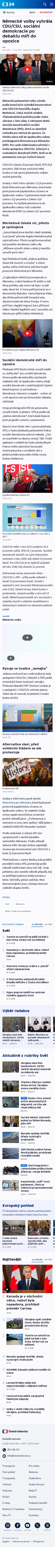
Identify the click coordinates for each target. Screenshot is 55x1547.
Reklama (33, 1472)
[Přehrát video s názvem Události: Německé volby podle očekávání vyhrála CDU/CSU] (27, 69)
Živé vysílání (8, 1472)
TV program (8, 1465)
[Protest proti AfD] (27, 772)
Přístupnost (38, 1541)
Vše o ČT (6, 1515)
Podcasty (7, 1490)
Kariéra (32, 1496)
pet (4, 47)
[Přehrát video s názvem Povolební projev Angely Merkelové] (27, 333)
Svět (7, 904)
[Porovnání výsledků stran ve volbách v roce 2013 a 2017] (27, 517)
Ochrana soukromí (21, 1541)
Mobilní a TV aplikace (13, 1509)
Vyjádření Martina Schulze (14, 495)
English (5, 1541)
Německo (20, 904)
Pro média (34, 1465)
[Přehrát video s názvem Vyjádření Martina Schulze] (27, 478)
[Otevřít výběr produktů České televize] (51, 4)
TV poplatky (8, 1478)
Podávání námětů (38, 1502)
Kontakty (34, 1515)
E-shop (6, 1502)
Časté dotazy (35, 1509)
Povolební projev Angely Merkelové (19, 349)
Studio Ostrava (36, 1484)
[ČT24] (8, 4)
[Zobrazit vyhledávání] (45, 4)
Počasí (5, 1496)
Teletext (6, 1484)
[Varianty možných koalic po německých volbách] (27, 718)
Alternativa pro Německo (16, 802)
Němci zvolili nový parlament (18, 911)
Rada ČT (33, 1490)
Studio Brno (35, 1478)
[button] (27, 69)
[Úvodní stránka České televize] (15, 1431)
